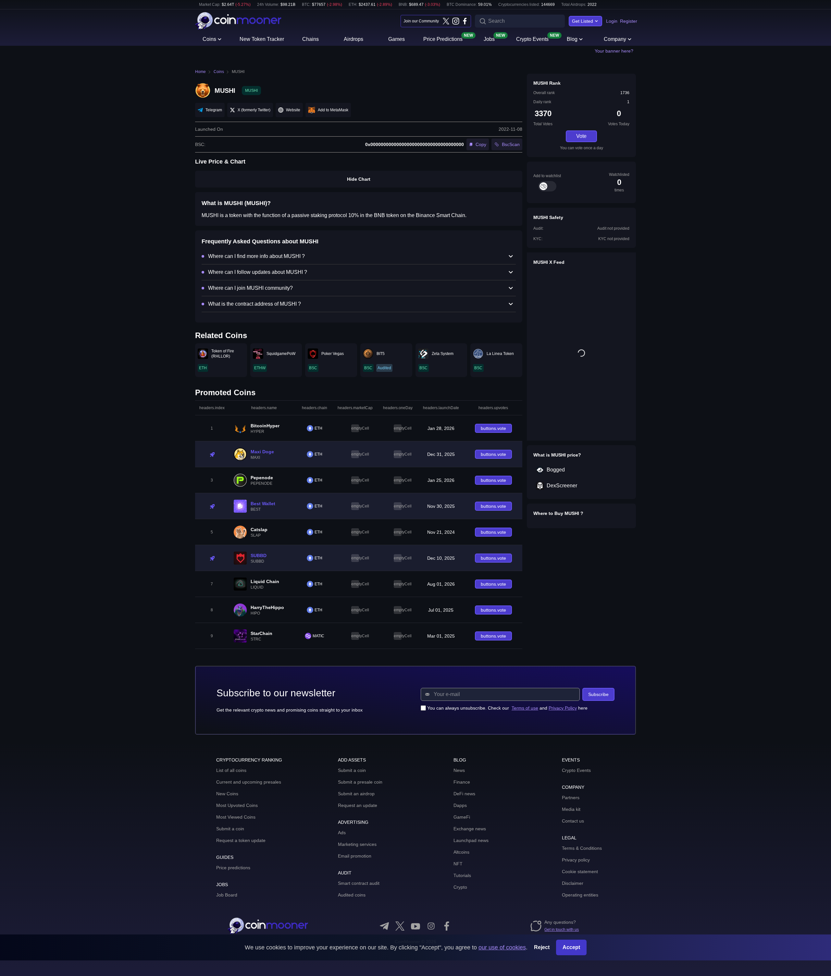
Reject (542, 947)
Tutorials (462, 875)
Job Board (226, 894)
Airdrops (353, 39)
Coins (209, 39)
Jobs (489, 38)
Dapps (460, 805)
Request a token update (241, 840)
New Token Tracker (262, 39)
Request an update (357, 805)
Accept (571, 947)
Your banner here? (614, 51)
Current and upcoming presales (248, 782)
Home (200, 71)
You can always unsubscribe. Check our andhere (507, 708)
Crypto (460, 887)
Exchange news (469, 828)
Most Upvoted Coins (237, 805)
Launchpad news (471, 840)
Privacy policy (576, 859)
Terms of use (525, 708)
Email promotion (354, 856)
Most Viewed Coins (235, 817)
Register (628, 21)
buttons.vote (493, 428)
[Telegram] (384, 926)
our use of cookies (502, 947)
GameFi (461, 817)
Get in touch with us (561, 929)
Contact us (573, 821)
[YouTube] (415, 926)
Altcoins (461, 852)
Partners (570, 797)
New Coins (227, 793)
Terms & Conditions (582, 848)
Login (611, 21)
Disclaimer (572, 883)
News (459, 770)
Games (396, 39)
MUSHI (238, 71)
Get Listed (582, 21)
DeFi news (464, 793)
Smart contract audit (358, 883)
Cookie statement (580, 871)
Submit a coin (230, 828)
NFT (458, 863)
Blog (572, 39)
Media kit (571, 809)
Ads (342, 832)
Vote (581, 136)
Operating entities (580, 894)
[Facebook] (465, 21)
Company (615, 39)
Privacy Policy (563, 708)
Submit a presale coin (360, 782)
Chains (310, 39)
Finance (461, 782)
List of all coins (231, 770)
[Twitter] (446, 21)
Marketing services (357, 844)
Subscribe (598, 694)
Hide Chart (358, 179)
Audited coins (352, 894)
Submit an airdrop (356, 793)
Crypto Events (532, 38)
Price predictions (233, 867)
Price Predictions (443, 38)
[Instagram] (455, 21)
